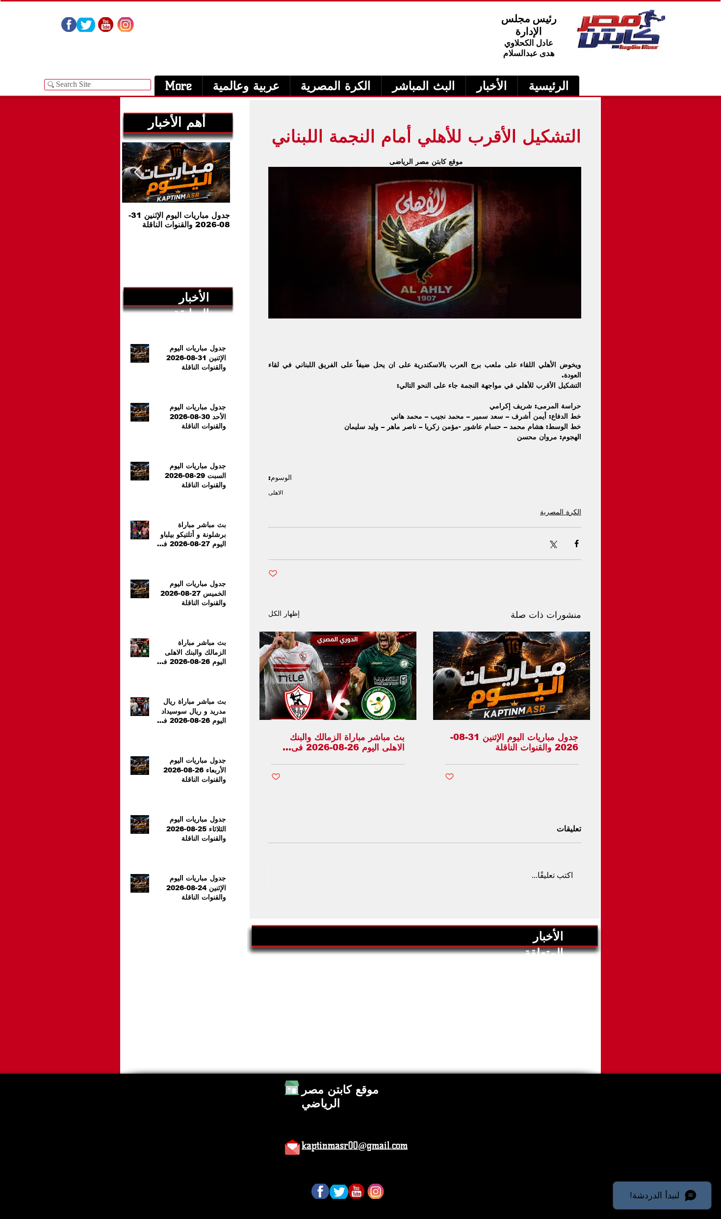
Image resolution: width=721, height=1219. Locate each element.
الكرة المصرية (560, 512)
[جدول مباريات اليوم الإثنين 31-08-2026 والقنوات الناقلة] (511, 676)
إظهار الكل (284, 613)
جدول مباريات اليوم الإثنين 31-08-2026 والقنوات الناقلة (514, 742)
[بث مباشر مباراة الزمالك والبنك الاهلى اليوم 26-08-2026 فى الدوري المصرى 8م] (337, 676)
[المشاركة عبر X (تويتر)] (552, 543)
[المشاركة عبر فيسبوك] (576, 543)
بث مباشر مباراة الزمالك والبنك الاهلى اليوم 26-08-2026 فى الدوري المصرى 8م (347, 742)
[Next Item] (137, 172)
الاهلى (275, 492)
